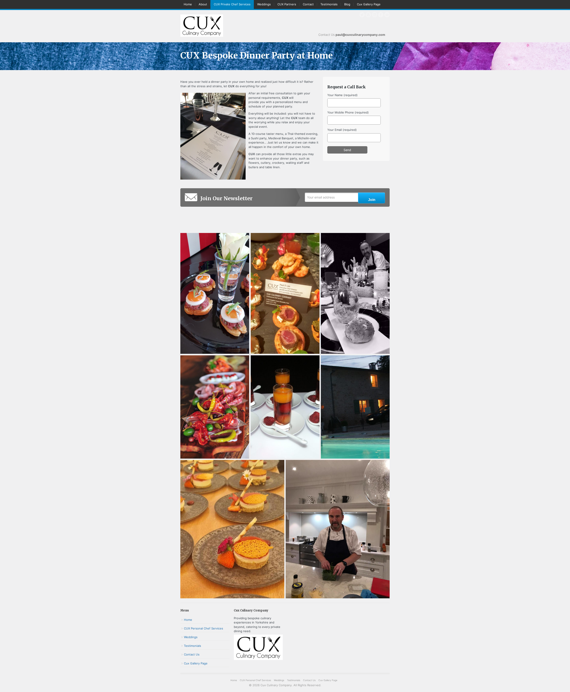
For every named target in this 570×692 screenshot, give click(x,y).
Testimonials (329, 4)
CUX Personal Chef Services (203, 628)
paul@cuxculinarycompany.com (360, 34)
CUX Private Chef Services (232, 4)
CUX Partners (286, 4)
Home (188, 4)
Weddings (264, 4)
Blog (347, 4)
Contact (308, 4)
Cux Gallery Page (369, 4)
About (203, 4)
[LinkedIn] (374, 14)
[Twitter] (362, 14)
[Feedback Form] (387, 14)
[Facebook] (380, 14)
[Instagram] (368, 14)
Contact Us (192, 654)
